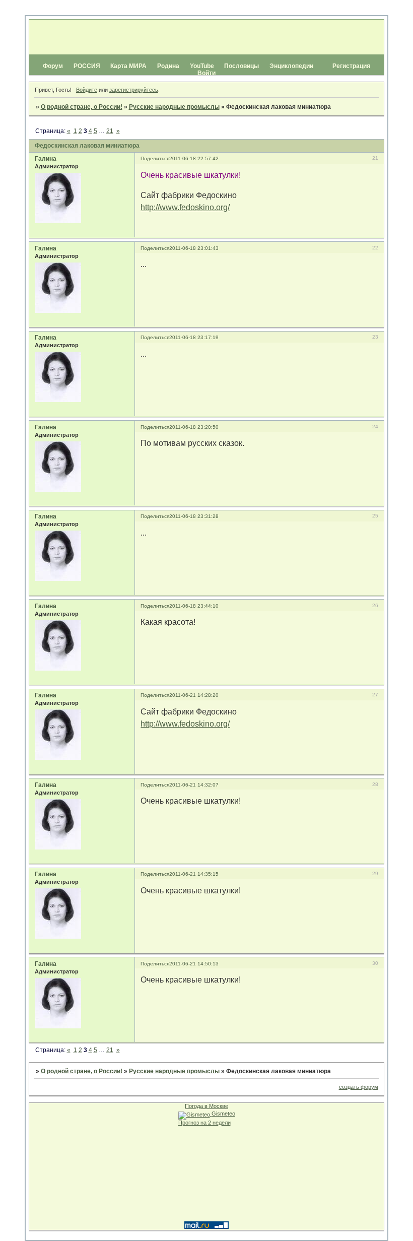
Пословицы (241, 66)
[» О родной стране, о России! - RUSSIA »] (206, 37)
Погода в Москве (206, 1106)
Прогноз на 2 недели (204, 1123)
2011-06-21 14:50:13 (194, 963)
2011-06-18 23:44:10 (194, 606)
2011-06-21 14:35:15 (194, 874)
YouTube (202, 66)
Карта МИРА (128, 66)
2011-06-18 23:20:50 (194, 427)
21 (109, 131)
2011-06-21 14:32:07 (194, 785)
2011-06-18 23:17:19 (194, 337)
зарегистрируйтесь (133, 90)
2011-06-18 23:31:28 (194, 516)
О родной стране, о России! (81, 106)
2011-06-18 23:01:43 (194, 248)
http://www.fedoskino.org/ (185, 207)
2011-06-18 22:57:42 (194, 158)
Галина (45, 158)
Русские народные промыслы (174, 106)
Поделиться (155, 158)
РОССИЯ (87, 66)
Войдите (86, 90)
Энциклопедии (291, 66)
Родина (168, 66)
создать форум (358, 1087)
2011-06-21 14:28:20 (194, 695)
